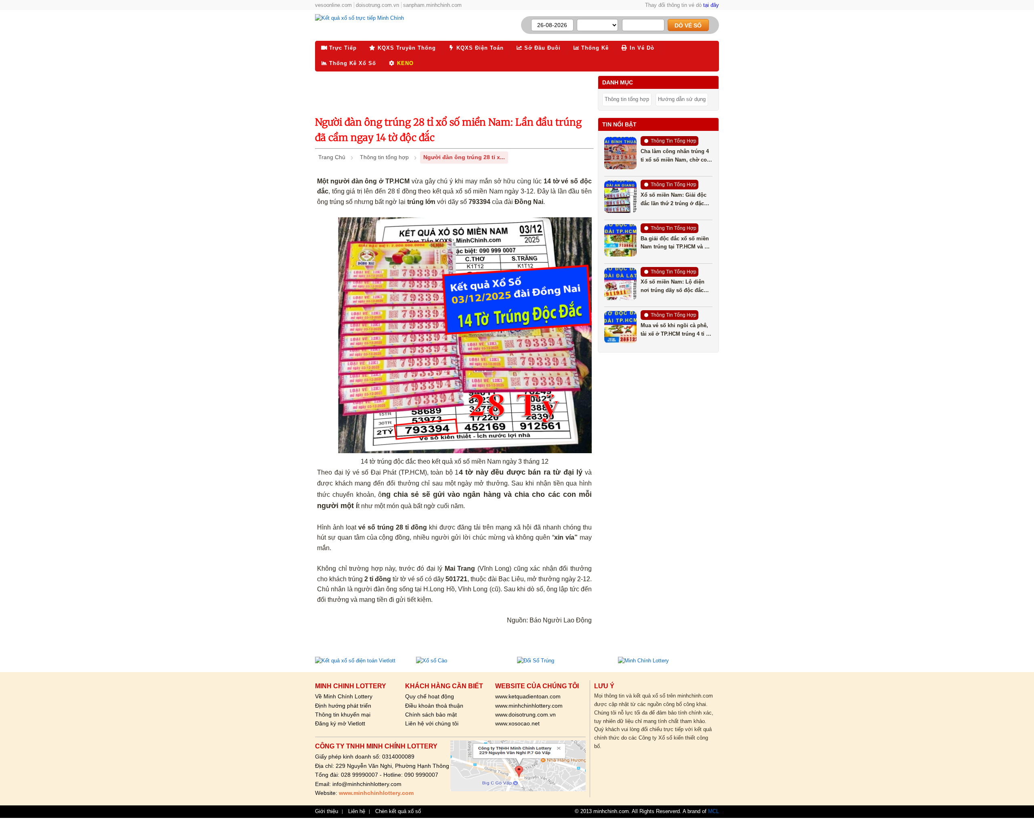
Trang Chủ (331, 157)
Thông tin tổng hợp (384, 157)
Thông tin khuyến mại (342, 714)
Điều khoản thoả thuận (434, 705)
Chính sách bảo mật (431, 714)
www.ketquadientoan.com (528, 696)
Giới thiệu (326, 811)
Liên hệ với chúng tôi (431, 723)
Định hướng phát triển (343, 705)
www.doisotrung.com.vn (525, 714)
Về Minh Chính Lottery (343, 696)
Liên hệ (356, 811)
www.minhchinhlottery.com (529, 705)
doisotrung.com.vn (377, 5)
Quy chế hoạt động (429, 696)
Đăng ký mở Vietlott (340, 723)
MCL (713, 811)
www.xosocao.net (517, 723)
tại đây (711, 5)
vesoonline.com (333, 5)
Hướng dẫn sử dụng (682, 99)
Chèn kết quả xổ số (398, 811)
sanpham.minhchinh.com (432, 5)
